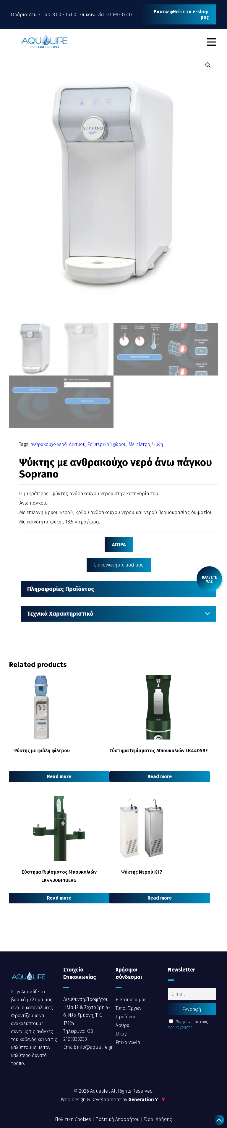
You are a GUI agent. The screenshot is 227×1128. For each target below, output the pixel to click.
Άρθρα (122, 1025)
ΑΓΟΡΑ (119, 544)
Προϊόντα (125, 1017)
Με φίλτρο (139, 444)
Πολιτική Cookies (73, 1119)
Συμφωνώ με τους (188, 1024)
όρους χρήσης (180, 1027)
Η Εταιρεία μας (131, 999)
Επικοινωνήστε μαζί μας (118, 565)
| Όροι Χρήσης (156, 1119)
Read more (59, 776)
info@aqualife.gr (94, 1047)
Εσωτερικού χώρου (107, 444)
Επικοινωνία (128, 1042)
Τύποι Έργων (128, 1008)
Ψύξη (157, 444)
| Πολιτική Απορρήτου (116, 1119)
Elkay (121, 1034)
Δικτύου (77, 444)
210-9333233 (119, 14)
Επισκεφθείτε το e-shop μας (181, 14)
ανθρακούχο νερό (48, 444)
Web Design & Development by (110, 1099)
